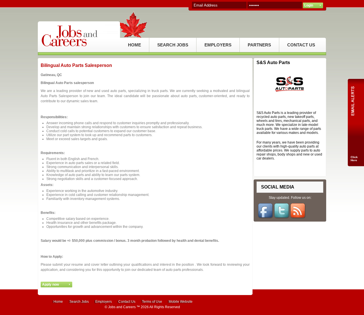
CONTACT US (301, 44)
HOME (134, 44)
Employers (103, 302)
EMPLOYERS (217, 44)
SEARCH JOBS (172, 44)
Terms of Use (152, 302)
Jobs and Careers (122, 307)
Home (58, 302)
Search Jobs (79, 302)
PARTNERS (259, 44)
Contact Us (126, 302)
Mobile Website (181, 302)
